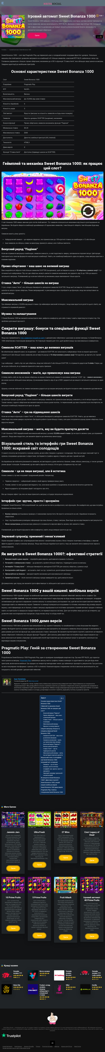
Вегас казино (45, 971)
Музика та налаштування (51, 726)
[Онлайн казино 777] (7, 980)
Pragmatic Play (25, 661)
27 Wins (66, 832)
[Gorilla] (85, 994)
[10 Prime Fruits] (13, 892)
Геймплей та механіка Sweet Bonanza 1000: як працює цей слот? (51, 708)
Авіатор (57, 1046)
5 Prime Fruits (39, 897)
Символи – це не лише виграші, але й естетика (50, 765)
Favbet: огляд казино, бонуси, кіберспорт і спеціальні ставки (45, 990)
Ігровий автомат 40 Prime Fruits (91, 898)
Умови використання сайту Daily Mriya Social (16, 1048)
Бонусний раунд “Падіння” (51, 713)
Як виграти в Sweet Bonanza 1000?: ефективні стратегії (50, 779)
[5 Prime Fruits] (39, 892)
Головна (4, 49)
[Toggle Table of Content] (60, 698)
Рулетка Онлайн (47, 1046)
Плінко (38, 1046)
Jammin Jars (13, 832)
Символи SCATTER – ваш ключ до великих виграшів (53, 737)
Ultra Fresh (39, 832)
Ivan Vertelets (20, 679)
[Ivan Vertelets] (7, 685)
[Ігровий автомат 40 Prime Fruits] (91, 892)
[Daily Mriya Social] (52, 3)
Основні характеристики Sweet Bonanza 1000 (51, 702)
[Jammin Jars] (13, 827)
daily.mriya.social (33, 681)
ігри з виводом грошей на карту (33, 338)
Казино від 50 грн (66, 1046)
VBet (67, 985)
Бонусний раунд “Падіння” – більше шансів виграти (52, 745)
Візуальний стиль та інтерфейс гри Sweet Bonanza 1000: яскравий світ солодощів (51, 760)
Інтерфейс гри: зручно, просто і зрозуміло (52, 770)
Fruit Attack (65, 897)
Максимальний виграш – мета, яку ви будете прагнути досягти (53, 754)
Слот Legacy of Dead (91, 833)
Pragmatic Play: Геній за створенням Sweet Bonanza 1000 (52, 791)
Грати (37, 35)
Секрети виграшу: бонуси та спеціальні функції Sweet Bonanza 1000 (50, 731)
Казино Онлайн (29, 1046)
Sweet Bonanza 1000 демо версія (52, 787)
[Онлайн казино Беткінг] (59, 980)
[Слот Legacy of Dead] (91, 827)
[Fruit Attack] (65, 892)
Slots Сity (16, 985)
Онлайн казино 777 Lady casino (96, 973)
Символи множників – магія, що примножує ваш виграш (52, 741)
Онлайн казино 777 (17, 972)
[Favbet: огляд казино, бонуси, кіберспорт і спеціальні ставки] (33, 994)
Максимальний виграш (50, 724)
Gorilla (94, 985)
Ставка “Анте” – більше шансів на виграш (52, 721)
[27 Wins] (65, 827)
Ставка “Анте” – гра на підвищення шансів (50, 750)
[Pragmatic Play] (99, 36)
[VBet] (59, 994)
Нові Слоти (77, 1046)
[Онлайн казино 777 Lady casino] (84, 974)
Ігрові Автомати (7, 1046)
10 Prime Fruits (13, 897)
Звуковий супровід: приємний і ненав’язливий (53, 774)
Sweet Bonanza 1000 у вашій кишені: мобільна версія (50, 784)
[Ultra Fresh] (39, 827)
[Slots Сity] (7, 994)
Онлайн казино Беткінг (69, 973)
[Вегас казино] (33, 980)
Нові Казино (18, 1046)
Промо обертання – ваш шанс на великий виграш (52, 716)
